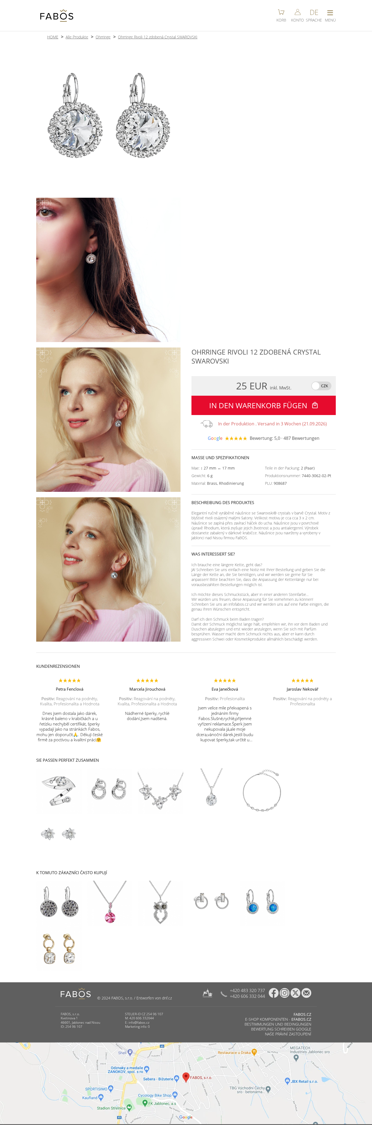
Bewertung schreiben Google (281, 1029)
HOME (52, 36)
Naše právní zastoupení (288, 1033)
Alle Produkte (77, 36)
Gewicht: (202, 475)
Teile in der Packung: (290, 468)
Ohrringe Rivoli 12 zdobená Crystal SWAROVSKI (157, 36)
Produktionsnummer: (298, 475)
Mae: (213, 468)
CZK (324, 385)
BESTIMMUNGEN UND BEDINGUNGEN (278, 1024)
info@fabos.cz (139, 1022)
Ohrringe (103, 36)
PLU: (276, 483)
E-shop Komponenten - (278, 1019)
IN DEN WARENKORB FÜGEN (259, 405)
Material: (217, 483)
